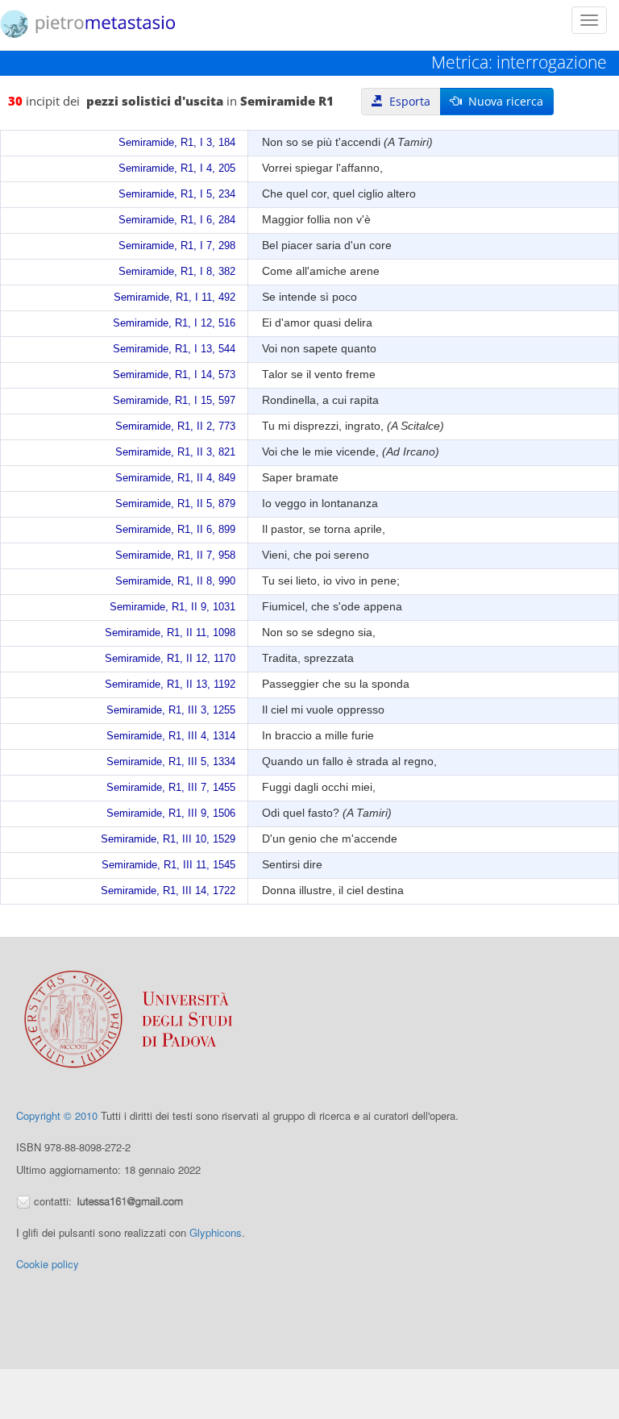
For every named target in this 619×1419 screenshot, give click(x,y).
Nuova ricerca (502, 101)
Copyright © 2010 (57, 1115)
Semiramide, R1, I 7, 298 (176, 246)
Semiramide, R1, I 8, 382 (176, 271)
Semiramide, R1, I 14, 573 (174, 375)
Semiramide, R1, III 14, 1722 (168, 891)
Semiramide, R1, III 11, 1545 (168, 865)
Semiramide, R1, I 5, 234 (176, 194)
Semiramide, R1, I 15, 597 (174, 400)
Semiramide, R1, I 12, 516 (174, 323)
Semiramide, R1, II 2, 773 (175, 426)
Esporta (406, 101)
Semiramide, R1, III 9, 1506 (170, 813)
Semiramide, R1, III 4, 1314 (170, 736)
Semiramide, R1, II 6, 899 (175, 529)
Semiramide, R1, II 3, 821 (175, 452)
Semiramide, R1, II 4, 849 (175, 478)
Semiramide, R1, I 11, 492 (174, 297)
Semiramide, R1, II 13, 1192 (170, 684)
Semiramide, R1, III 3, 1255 (170, 710)
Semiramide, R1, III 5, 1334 (170, 762)
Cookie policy (47, 1263)
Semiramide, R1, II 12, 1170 (170, 658)
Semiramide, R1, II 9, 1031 (172, 607)
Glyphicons (215, 1232)
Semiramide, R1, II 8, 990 (175, 581)
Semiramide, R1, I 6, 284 (176, 220)
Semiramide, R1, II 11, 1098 (170, 633)
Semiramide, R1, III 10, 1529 (168, 839)
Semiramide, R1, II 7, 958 (175, 555)
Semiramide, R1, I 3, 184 (176, 142)
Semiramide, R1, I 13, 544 (174, 349)
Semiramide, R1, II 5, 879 (175, 504)
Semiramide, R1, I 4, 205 (176, 168)
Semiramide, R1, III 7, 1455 (170, 787)
